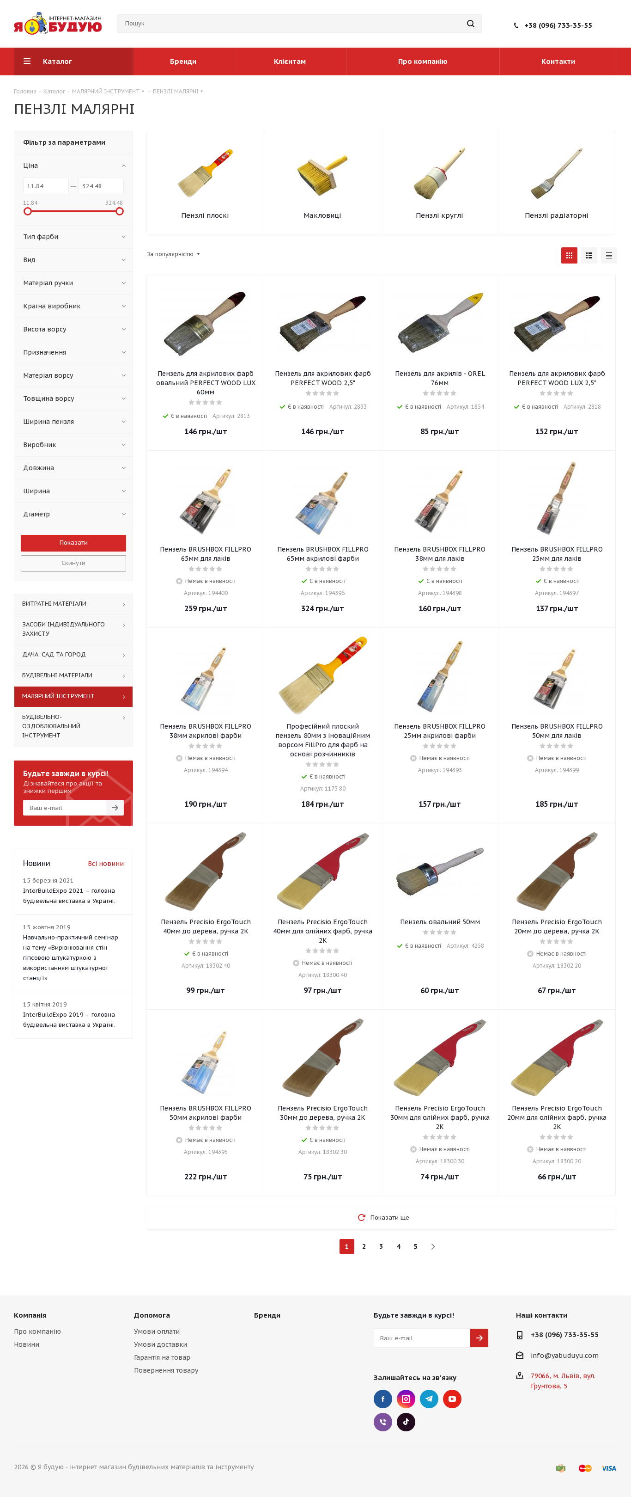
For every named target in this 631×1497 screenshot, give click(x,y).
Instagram (406, 1399)
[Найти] (471, 23)
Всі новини (106, 863)
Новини (26, 1344)
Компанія (30, 1315)
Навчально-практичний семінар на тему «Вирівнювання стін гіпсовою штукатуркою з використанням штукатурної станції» (70, 957)
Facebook (383, 1399)
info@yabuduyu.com (565, 1355)
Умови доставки (160, 1344)
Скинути (73, 563)
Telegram (429, 1399)
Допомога (152, 1315)
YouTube (452, 1399)
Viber (383, 1422)
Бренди (267, 1315)
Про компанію (37, 1331)
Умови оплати (157, 1331)
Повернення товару (166, 1370)
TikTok (406, 1422)
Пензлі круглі (439, 215)
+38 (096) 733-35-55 (558, 25)
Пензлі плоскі (205, 215)
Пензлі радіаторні (557, 215)
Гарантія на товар (162, 1357)
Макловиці (322, 215)
